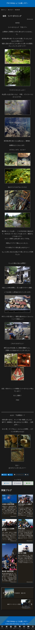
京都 (27, 474)
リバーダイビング (19, 474)
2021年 (5, 474)
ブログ (10, 474)
